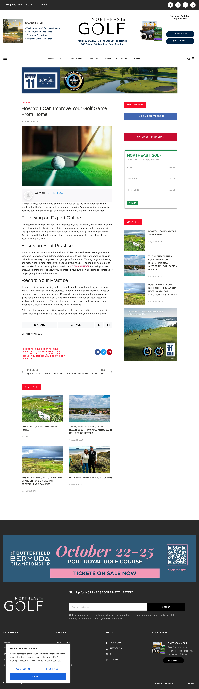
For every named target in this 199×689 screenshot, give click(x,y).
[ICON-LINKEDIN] (193, 5)
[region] (38, 663)
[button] (188, 59)
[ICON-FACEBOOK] (170, 5)
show (137, 59)
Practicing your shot (44, 356)
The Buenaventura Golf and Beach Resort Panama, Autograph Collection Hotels (90, 430)
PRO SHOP (76, 59)
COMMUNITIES (109, 59)
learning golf (44, 351)
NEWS (51, 59)
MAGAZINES (18, 5)
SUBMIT (30, 5)
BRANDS (43, 5)
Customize (23, 669)
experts (28, 349)
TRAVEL (62, 59)
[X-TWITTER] (185, 5)
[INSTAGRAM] (177, 5)
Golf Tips (27, 103)
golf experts (43, 349)
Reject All (51, 669)
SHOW (6, 5)
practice (40, 354)
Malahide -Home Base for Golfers (90, 477)
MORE (124, 59)
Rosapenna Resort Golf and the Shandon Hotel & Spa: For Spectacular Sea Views (42, 481)
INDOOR (93, 59)
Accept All (38, 676)
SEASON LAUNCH (34, 23)
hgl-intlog (54, 193)
